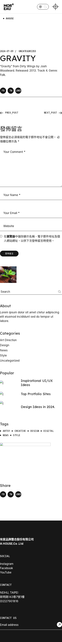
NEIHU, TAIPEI (9, 592)
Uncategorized (27, 51)
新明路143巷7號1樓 (12, 597)
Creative (20, 431)
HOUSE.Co (10, 543)
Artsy (6, 431)
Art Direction (8, 340)
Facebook (6, 568)
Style (3, 355)
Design (4, 345)
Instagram (6, 563)
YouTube (5, 572)
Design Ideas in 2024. (38, 407)
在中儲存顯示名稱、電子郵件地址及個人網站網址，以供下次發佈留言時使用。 (32, 238)
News (4, 350)
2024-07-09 (6, 51)
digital (48, 431)
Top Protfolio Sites (36, 394)
